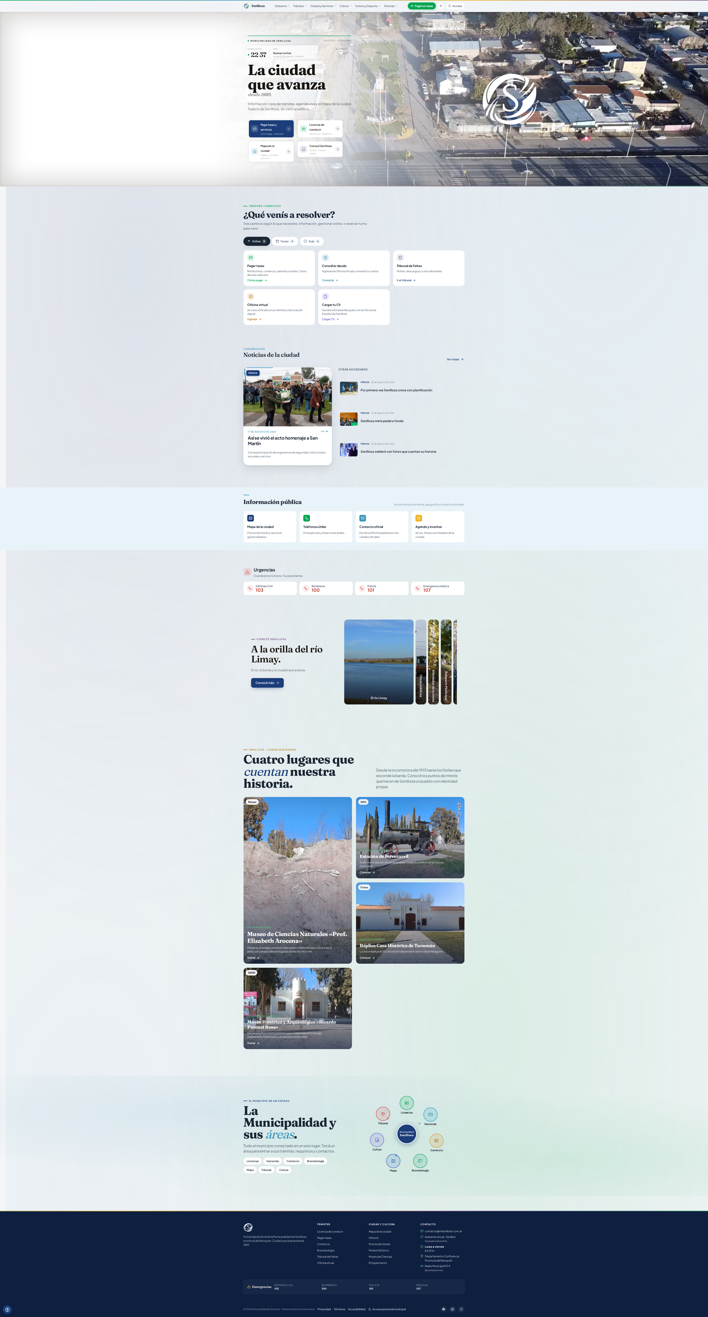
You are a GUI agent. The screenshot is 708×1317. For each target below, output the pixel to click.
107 (418, 1288)
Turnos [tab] (286, 241)
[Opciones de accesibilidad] (7, 1309)
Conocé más (265, 683)
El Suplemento (378, 1262)
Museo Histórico (379, 1250)
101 (371, 1288)
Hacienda (272, 1161)
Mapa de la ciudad (380, 1231)
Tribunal (266, 1170)
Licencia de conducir (330, 1231)
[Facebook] (443, 1309)
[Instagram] (452, 1309)
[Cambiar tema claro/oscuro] (440, 5)
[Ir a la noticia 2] (325, 431)
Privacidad (324, 1309)
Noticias (389, 6)
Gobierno (281, 6)
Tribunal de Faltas (327, 1256)
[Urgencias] (461, 1309)
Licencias (253, 1161)
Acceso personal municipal (389, 1309)
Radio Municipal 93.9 (437, 1268)
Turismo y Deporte (366, 6)
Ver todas (453, 359)
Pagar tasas (324, 1237)
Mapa (250, 1170)
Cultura (344, 6)
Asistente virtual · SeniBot (440, 1239)
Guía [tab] (313, 241)
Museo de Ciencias (380, 1256)
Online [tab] (258, 241)
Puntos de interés (379, 1244)
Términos (339, 1309)
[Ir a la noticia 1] (321, 431)
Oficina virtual (325, 1262)
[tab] (379, 662)
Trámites (298, 6)
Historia (373, 1237)
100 (324, 1288)
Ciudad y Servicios (321, 6)
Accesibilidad (356, 1309)
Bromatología (315, 1161)
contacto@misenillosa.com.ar (443, 1231)
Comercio (293, 1161)
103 (276, 1288)
